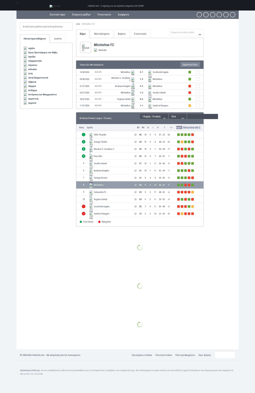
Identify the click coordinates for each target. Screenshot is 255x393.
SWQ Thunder (100, 134)
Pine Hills (98, 156)
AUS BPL (98, 72)
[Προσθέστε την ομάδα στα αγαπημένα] (116, 44)
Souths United (159, 92)
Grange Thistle (100, 142)
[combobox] (186, 32)
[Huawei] (232, 14)
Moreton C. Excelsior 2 (120, 79)
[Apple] (219, 14)
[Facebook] (199, 14)
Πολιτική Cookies (163, 355)
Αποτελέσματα (101, 33)
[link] (139, 72)
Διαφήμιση (123, 14)
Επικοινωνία (104, 14)
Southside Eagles (160, 72)
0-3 (141, 99)
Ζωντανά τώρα (57, 14)
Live (78, 24)
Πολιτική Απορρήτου (185, 355)
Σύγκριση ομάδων (81, 14)
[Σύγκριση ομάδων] (198, 72)
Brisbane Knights (122, 86)
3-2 (141, 86)
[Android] (226, 14)
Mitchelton (125, 72)
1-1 (141, 105)
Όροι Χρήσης (205, 355)
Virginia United (123, 99)
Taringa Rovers (100, 177)
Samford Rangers (160, 105)
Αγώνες (122, 33)
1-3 (141, 79)
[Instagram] (212, 14)
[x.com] (206, 14)
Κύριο (83, 33)
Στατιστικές (140, 33)
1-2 (141, 92)
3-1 (141, 72)
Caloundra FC (100, 192)
